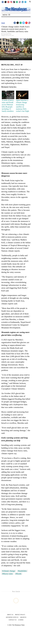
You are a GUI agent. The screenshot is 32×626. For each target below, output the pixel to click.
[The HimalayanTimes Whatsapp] (17, 2)
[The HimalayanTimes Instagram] (11, 2)
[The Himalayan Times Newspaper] (16, 9)
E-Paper (20, 620)
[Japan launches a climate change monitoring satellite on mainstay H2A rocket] (22, 95)
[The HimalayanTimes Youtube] (8, 2)
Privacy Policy (20, 614)
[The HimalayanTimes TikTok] (14, 2)
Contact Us (12, 620)
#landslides (22, 571)
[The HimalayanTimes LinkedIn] (22, 2)
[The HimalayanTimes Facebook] (3, 2)
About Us (10, 614)
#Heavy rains (7, 574)
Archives (23, 617)
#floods (18, 574)
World (3, 23)
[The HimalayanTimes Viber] (20, 2)
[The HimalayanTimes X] (5, 2)
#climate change (8, 571)
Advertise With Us (12, 617)
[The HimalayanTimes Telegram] (25, 2)
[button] (6, 15)
